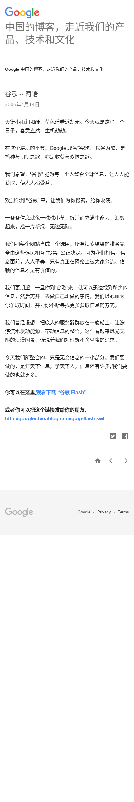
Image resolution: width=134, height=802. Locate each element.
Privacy (104, 512)
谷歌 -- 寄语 (21, 94)
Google (85, 512)
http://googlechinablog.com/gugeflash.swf (54, 418)
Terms (123, 512)
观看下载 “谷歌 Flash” (61, 392)
